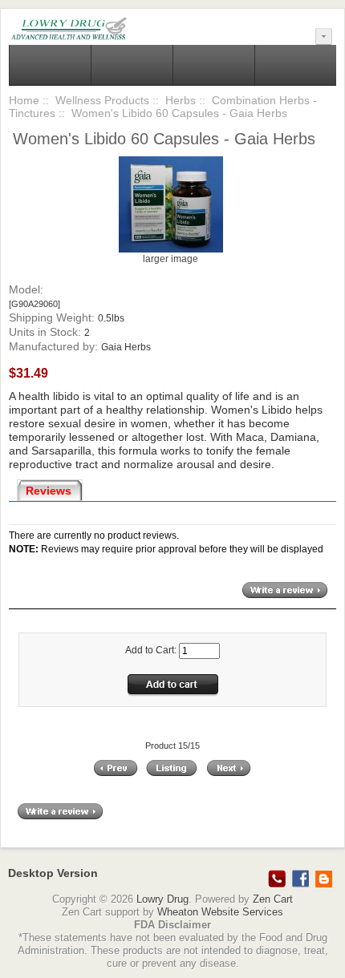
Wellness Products (102, 100)
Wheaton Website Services (220, 912)
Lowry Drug (162, 899)
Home (24, 100)
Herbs (180, 100)
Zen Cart (273, 899)
